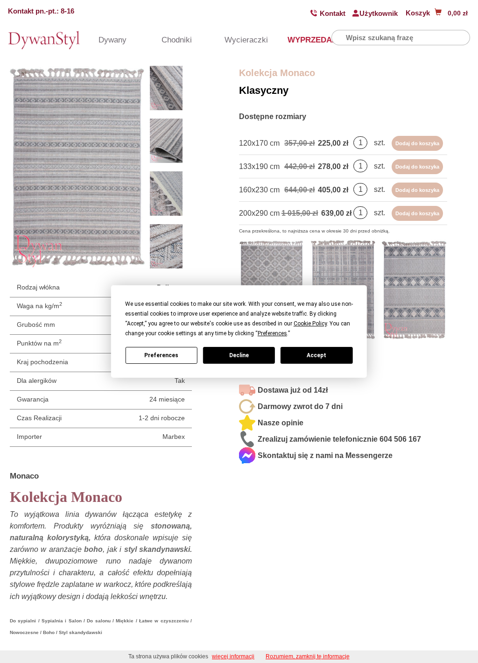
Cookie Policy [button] (310, 323)
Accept (316, 355)
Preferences (161, 355)
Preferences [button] (272, 333)
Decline (239, 355)
